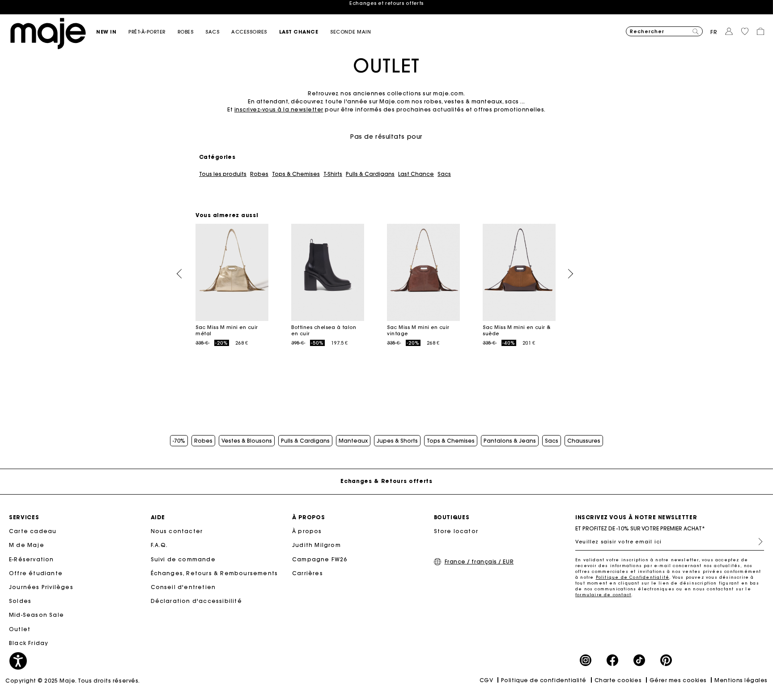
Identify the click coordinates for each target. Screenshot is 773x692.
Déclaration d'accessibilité (196, 601)
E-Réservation (31, 559)
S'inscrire (757, 542)
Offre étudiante (36, 573)
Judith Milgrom (316, 545)
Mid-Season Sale (36, 614)
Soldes (20, 601)
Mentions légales (741, 680)
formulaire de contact (603, 594)
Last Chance (416, 174)
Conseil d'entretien (183, 587)
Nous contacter (177, 531)
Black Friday (28, 643)
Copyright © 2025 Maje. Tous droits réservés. (72, 680)
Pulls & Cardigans (370, 174)
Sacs (444, 174)
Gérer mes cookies (678, 680)
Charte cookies (618, 680)
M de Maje (26, 545)
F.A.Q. (159, 545)
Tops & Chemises (296, 174)
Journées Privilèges (41, 587)
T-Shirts (332, 174)
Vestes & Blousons (246, 441)
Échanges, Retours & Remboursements (214, 573)
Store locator (456, 531)
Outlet (19, 629)
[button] (112, 32)
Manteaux (353, 441)
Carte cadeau (32, 531)
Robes (259, 174)
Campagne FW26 (320, 559)
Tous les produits (222, 174)
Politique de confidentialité (543, 680)
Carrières (307, 573)
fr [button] (714, 32)
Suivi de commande (183, 559)
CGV (486, 680)
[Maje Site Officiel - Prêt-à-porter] (48, 33)
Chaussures (583, 441)
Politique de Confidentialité (633, 577)
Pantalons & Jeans (510, 441)
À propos (307, 531)
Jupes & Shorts (397, 441)
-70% (179, 441)
